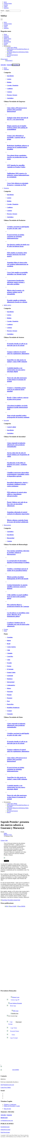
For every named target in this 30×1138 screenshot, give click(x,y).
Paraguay (9, 698)
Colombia (9, 653)
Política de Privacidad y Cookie (12, 1106)
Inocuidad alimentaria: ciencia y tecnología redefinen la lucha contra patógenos (17, 484)
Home (5, 34)
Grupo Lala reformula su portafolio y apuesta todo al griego (16, 137)
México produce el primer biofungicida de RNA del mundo (17, 577)
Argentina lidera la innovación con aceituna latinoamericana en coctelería (17, 264)
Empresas (6, 35)
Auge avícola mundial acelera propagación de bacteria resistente (18, 416)
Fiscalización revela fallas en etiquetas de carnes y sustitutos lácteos (17, 464)
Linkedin (6, 1098)
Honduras (9, 678)
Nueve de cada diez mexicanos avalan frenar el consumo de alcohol (17, 379)
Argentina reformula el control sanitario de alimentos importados (18, 513)
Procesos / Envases (12, 95)
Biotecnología (7, 41)
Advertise (3, 65)
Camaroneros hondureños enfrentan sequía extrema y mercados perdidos (16, 282)
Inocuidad (6, 40)
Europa (9, 666)
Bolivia (9, 640)
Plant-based (19, 1022)
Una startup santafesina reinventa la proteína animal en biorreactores (18, 552)
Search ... (3, 10)
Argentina (10, 637)
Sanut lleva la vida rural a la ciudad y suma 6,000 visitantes (17, 360)
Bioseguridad (10, 538)
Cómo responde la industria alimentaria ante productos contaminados (16, 444)
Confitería (10, 88)
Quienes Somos (8, 3)
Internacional (10, 682)
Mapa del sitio (7, 1108)
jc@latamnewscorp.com (7, 1120)
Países (5, 44)
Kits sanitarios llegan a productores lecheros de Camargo (18, 605)
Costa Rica (10, 656)
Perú (8, 701)
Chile (8, 650)
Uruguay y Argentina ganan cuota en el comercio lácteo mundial (16, 389)
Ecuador (9, 663)
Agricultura (10, 98)
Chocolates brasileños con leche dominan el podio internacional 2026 (17, 407)
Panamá (9, 694)
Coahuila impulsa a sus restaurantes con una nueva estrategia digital (16, 369)
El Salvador (10, 669)
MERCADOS (7, 38)
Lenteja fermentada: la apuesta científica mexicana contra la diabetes (17, 586)
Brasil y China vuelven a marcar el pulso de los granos (17, 398)
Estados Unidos (11, 672)
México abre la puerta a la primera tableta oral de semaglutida (15, 292)
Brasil (8, 643)
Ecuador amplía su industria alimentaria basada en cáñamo (17, 301)
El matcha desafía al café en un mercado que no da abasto (17, 344)
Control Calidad (11, 427)
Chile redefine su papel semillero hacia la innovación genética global (17, 596)
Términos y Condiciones (10, 1104)
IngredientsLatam (5, 1127)
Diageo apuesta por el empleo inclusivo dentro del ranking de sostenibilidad (17, 127)
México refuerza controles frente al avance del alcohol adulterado (17, 521)
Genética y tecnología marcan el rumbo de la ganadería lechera (17, 569)
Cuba (8, 659)
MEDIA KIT (4, 1117)
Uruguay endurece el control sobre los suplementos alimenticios (18, 352)
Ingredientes (10, 75)
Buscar (9, 56)
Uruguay (9, 710)
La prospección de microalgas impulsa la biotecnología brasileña (18, 561)
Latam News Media (12, 47)
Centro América (11, 647)
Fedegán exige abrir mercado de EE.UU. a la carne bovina (17, 118)
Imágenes (6, 8)
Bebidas (9, 82)
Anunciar (9, 1115)
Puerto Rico (10, 704)
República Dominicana (13, 707)
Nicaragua (10, 691)
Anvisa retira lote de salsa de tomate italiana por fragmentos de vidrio (18, 454)
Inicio (5, 2)
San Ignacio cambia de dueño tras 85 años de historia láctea (18, 245)
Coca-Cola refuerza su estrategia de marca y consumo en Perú (17, 184)
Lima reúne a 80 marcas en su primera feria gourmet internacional (17, 109)
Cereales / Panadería (12, 85)
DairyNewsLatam (5, 1132)
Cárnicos (9, 92)
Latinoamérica (11, 685)
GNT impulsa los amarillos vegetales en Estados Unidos (16, 166)
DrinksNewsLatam (5, 1129)
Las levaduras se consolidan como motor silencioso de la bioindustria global (18, 614)
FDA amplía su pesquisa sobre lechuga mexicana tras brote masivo (17, 254)
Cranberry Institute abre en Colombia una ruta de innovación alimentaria (18, 624)
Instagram (6, 1096)
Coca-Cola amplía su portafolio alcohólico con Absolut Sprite (17, 273)
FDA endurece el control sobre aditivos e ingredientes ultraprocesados (17, 494)
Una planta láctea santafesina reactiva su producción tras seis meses (17, 157)
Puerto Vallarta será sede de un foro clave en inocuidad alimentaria (17, 504)
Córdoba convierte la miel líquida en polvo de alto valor (18, 227)
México (9, 688)
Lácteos (9, 79)
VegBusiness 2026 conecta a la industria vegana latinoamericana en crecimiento (18, 175)
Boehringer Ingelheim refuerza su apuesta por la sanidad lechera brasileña (18, 147)
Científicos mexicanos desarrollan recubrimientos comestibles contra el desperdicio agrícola (18, 474)
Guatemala (10, 675)
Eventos (6, 5)
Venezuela (10, 714)
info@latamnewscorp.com (7, 1084)
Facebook (6, 1093)
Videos (5, 6)
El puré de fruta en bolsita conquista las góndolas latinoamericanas (15, 236)
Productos (6, 37)
